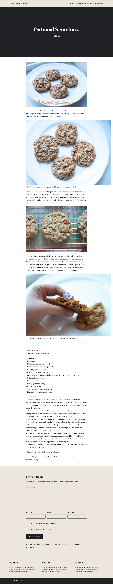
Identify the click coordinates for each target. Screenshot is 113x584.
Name (29, 512)
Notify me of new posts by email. (40, 529)
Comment (30, 488)
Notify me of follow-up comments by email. (44, 523)
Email (50, 512)
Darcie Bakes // (19, 3)
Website (71, 512)
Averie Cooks (53, 452)
